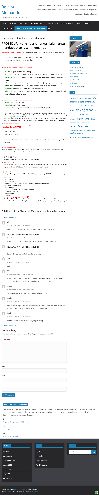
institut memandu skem (90, 114)
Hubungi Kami (53, 24)
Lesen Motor (82, 130)
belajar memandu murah (85, 98)
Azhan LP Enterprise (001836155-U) (16, 422)
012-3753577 (7, 429)
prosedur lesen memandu (86, 137)
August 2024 (7, 456)
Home (5, 24)
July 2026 (6, 452)
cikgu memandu (74, 106)
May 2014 (6, 474)
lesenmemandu (86, 122)
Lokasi (86, 24)
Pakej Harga (73, 80)
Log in (38, 452)
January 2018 (7, 469)
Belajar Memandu (75, 67)
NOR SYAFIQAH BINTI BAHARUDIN (23, 234)
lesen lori (79, 122)
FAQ (49, 28)
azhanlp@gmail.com (10, 436)
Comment (6, 340)
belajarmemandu (74, 98)
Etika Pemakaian (75, 70)
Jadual (79, 24)
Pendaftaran (74, 83)
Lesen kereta (83, 119)
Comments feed (41, 461)
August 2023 (7, 465)
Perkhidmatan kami (76, 86)
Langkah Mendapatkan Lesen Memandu (30, 28)
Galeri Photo (8, 28)
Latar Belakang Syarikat (77, 73)
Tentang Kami (66, 24)
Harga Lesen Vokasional (34, 24)
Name (4, 366)
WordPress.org (41, 465)
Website (4, 385)
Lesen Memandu (75, 77)
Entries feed (40, 456)
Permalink (27, 225)
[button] (21, 23)
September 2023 (9, 461)
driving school (85, 110)
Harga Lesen (15, 24)
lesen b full (72, 119)
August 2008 (7, 478)
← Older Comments (9, 218)
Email (4, 376)
